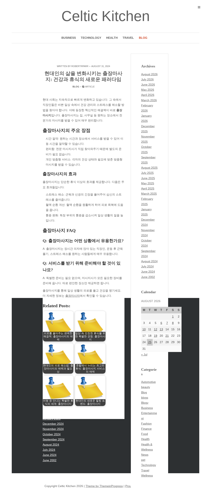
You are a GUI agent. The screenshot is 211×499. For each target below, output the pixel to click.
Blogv (144, 402)
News (144, 454)
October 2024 (52, 434)
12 (155, 329)
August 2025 (149, 167)
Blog (143, 37)
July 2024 (147, 266)
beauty (145, 387)
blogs (144, 397)
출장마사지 (72, 295)
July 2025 (147, 172)
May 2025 (147, 183)
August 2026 (149, 74)
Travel (128, 37)
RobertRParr (79, 66)
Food (144, 433)
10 (144, 329)
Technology (91, 37)
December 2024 (53, 423)
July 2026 (147, 79)
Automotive (148, 382)
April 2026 (147, 95)
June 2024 (148, 271)
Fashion (146, 423)
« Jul (144, 354)
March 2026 (149, 100)
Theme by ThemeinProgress (104, 486)
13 (161, 329)
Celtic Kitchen (105, 16)
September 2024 (53, 439)
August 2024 (149, 261)
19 (155, 335)
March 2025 (149, 193)
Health (112, 37)
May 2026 (147, 89)
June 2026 (148, 84)
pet (143, 459)
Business (68, 37)
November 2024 (53, 429)
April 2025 (147, 188)
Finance (146, 428)
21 (167, 335)
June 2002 (148, 277)
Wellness (147, 475)
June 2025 (148, 178)
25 (149, 342)
